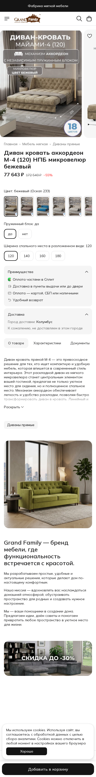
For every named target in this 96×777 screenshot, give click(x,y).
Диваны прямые (66, 144)
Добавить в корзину (48, 769)
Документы (80, 343)
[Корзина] (89, 19)
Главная (10, 144)
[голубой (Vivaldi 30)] (43, 206)
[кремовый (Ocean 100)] (59, 206)
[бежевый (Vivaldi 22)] (27, 206)
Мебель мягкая (35, 144)
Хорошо (26, 751)
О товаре (16, 343)
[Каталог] (7, 19)
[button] (21, 425)
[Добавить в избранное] (89, 36)
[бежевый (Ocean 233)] (11, 206)
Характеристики (47, 343)
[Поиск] (79, 19)
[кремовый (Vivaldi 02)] (75, 206)
